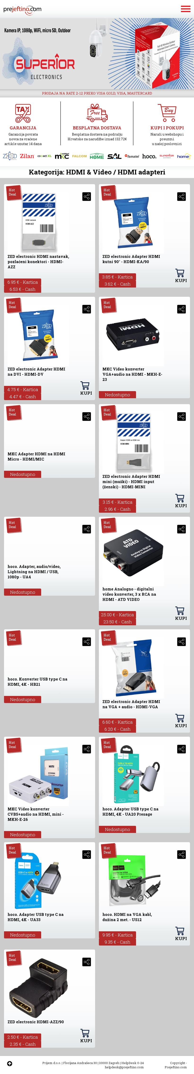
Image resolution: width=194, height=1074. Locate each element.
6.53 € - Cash (22, 289)
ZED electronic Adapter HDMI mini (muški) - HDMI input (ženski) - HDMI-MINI (131, 481)
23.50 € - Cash (117, 622)
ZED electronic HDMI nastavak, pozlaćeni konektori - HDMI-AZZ (38, 261)
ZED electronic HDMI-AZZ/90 (36, 1021)
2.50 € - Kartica (22, 1037)
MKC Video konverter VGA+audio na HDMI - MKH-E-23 (132, 374)
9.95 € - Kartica (117, 935)
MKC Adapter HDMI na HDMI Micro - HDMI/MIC (36, 456)
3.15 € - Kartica (117, 502)
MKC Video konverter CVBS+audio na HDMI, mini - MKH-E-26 (36, 814)
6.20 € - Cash (118, 729)
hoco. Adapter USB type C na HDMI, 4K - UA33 (36, 917)
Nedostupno (117, 395)
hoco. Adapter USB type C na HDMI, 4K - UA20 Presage (130, 811)
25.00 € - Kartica (117, 614)
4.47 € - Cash (22, 396)
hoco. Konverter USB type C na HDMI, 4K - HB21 (37, 681)
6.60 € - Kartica (117, 722)
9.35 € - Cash (117, 942)
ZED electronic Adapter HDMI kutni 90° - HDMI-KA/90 (131, 259)
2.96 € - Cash (118, 509)
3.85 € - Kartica (117, 277)
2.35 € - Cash (23, 1044)
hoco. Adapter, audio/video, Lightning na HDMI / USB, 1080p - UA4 (34, 571)
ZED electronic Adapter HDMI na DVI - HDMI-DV (36, 371)
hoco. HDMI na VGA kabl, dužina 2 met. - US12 (127, 917)
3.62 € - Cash (118, 284)
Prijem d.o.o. (51, 1063)
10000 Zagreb (109, 1063)
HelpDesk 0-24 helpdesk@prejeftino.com (124, 1065)
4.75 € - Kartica (22, 389)
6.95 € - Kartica (23, 282)
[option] (97, 53)
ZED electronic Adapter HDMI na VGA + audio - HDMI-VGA (131, 704)
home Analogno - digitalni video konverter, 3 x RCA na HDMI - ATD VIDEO (129, 594)
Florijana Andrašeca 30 (80, 1063)
